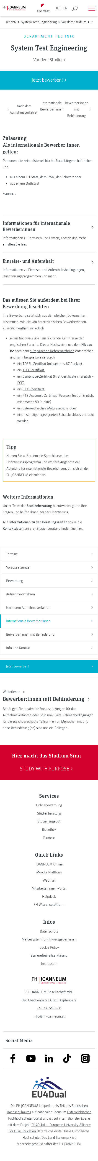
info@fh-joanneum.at (49, 1016)
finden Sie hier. (72, 528)
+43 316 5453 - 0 (49, 1008)
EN (65, 8)
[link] (49, 805)
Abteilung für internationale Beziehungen (36, 468)
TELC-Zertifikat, (34, 370)
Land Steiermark (59, 1137)
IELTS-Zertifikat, (34, 389)
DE (57, 8)
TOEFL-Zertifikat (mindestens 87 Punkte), (53, 363)
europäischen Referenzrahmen (52, 351)
